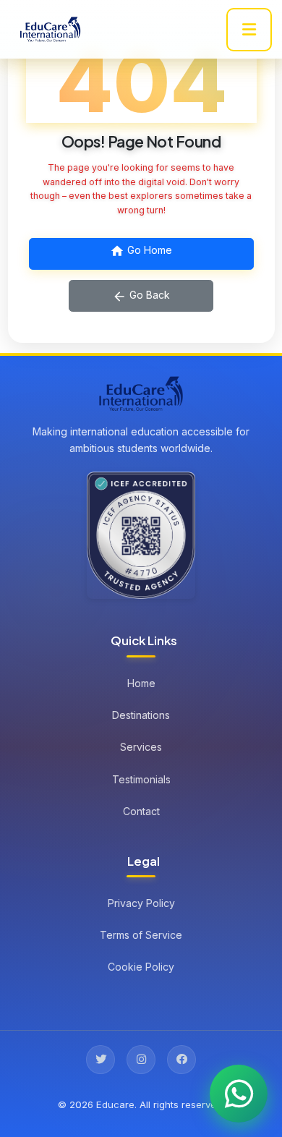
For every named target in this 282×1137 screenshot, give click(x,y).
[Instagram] (141, 1059)
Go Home (148, 250)
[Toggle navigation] (249, 29)
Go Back (148, 295)
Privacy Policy (141, 903)
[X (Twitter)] (100, 1059)
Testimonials (141, 779)
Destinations (141, 715)
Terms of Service (141, 935)
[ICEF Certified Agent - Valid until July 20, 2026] (141, 535)
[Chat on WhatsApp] (239, 1094)
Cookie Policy (141, 967)
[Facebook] (181, 1059)
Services (141, 747)
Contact (141, 811)
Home (141, 683)
